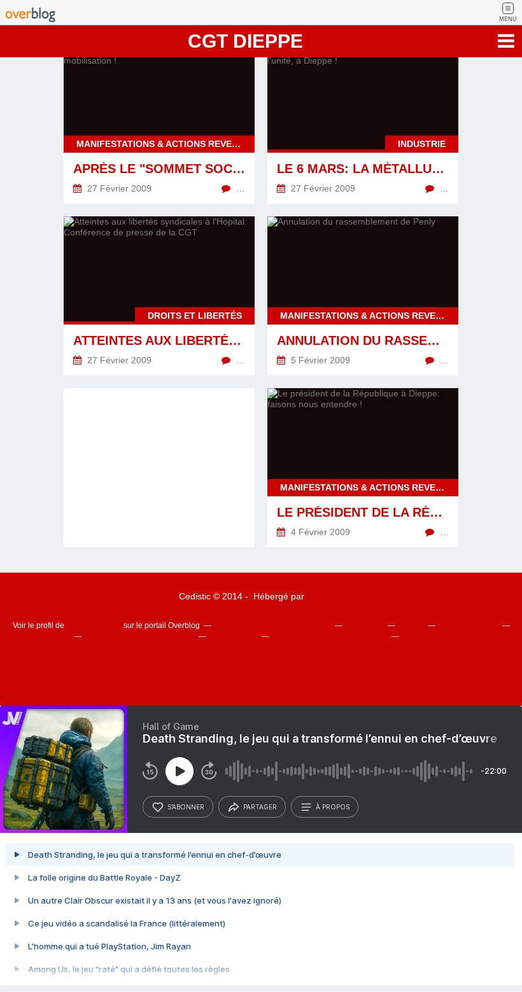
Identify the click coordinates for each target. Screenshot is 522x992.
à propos (332, 807)
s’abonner (185, 807)
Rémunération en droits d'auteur (139, 636)
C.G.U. (58, 636)
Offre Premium (233, 636)
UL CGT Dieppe (94, 625)
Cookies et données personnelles (329, 636)
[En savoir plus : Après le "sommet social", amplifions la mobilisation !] (159, 124)
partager (260, 807)
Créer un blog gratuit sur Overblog (272, 625)
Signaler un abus (467, 625)
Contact (410, 625)
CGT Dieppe (245, 41)
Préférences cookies (436, 636)
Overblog (325, 596)
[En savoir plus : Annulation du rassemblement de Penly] (362, 295)
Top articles (364, 625)
